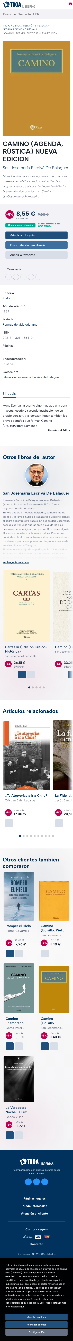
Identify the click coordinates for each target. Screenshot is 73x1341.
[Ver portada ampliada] (36, 88)
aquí (21, 1306)
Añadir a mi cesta (22, 235)
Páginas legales (34, 1198)
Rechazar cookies (36, 1324)
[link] (31, 674)
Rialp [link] (6, 298)
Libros (17, 25)
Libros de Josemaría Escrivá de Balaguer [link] (31, 377)
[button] (29, 687)
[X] (36, 1181)
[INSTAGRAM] (28, 1181)
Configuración (36, 1332)
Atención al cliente (34, 1213)
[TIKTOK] (44, 1181)
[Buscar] (67, 14)
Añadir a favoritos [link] (22, 255)
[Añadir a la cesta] (22, 674)
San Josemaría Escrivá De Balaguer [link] (35, 167)
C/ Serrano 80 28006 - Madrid (37, 1254)
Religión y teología (36, 25)
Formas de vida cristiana (20, 29)
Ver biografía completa (16, 562)
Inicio (6, 25)
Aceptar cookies (36, 1317)
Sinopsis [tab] (9, 394)
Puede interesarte (34, 1206)
